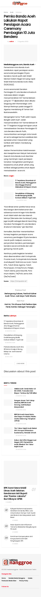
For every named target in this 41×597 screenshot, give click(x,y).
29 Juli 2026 (8, 357)
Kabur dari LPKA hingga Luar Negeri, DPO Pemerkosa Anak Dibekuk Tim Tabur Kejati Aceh (25, 443)
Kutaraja (19, 12)
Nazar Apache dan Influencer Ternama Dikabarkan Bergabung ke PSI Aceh (23, 527)
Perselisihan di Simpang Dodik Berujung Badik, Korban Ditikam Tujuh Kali (25, 195)
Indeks (30, 578)
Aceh (11, 12)
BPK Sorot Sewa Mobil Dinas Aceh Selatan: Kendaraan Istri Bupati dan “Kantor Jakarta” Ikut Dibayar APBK (15, 493)
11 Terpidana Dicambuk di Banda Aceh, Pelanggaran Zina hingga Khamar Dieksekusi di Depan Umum (26, 183)
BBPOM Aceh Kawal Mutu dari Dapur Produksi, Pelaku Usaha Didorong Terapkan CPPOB (25, 417)
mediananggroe (12, 569)
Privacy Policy (23, 581)
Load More (20, 363)
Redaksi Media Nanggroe (17, 578)
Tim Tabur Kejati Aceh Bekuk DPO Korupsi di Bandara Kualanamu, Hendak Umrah (25, 430)
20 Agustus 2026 (21, 189)
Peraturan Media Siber (9, 581)
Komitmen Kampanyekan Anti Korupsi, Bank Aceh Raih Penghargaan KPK (21, 538)
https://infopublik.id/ (18, 281)
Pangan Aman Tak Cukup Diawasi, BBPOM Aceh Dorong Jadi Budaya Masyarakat (24, 403)
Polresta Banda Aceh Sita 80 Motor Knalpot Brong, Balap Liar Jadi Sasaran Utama (14, 350)
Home (6, 12)
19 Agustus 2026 (21, 200)
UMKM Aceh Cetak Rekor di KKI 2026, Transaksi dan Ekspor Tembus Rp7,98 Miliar (25, 391)
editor (12, 41)
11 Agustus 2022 (23, 41)
